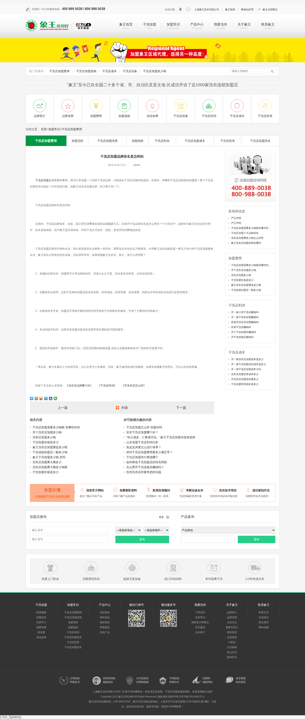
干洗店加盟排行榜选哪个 (142, 457)
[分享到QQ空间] (36, 398)
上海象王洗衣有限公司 (206, 9)
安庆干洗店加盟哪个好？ (142, 432)
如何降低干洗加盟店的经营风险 (146, 462)
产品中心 (197, 24)
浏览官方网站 (95, 490)
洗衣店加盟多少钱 (44, 437)
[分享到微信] (55, 398)
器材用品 (105, 622)
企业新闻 (232, 647)
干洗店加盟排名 (260, 140)
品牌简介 (232, 612)
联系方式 (264, 612)
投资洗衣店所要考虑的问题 (143, 472)
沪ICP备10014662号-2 (192, 696)
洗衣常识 (200, 617)
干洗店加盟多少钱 (154, 71)
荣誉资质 (232, 632)
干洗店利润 (162, 140)
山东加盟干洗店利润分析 (142, 442)
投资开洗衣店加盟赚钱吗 (245, 322)
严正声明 (236, 218)
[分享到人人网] (50, 398)
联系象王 (267, 24)
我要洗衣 (220, 24)
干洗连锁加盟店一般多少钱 (50, 452)
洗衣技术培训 (228, 490)
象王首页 (126, 24)
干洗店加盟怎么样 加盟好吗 (144, 427)
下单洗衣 (200, 612)
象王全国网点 (270, 9)
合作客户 (200, 632)
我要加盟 (41, 627)
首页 (44, 129)
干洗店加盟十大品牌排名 (245, 233)
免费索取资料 (128, 490)
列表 (124, 407)
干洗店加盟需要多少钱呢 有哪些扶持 (56, 427)
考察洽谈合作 (194, 490)
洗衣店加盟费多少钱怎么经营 (247, 238)
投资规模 (41, 612)
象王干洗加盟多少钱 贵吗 (49, 457)
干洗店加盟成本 (195, 140)
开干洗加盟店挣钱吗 (242, 337)
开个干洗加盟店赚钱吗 (243, 332)
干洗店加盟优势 (107, 140)
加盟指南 (137, 140)
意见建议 (200, 627)
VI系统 (231, 642)
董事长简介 (232, 627)
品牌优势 (232, 617)
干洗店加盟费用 (72, 129)
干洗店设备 (130, 71)
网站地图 (264, 627)
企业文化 (232, 622)
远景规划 (232, 637)
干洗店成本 (109, 71)
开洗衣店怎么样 (133, 385)
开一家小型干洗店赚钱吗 (245, 312)
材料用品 (105, 617)
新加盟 (41, 632)
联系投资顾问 (161, 490)
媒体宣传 (232, 657)
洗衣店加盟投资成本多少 (245, 374)
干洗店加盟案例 (59, 71)
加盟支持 (41, 617)
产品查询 (187, 517)
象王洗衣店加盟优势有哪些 (246, 243)
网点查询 (264, 622)
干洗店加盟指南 (86, 71)
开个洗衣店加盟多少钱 (47, 432)
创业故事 (41, 637)
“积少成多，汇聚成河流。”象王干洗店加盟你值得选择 (160, 437)
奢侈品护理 (247, 9)
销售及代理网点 (200, 622)
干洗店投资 (227, 140)
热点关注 (232, 652)
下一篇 (181, 407)
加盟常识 (173, 24)
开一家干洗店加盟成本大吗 (246, 369)
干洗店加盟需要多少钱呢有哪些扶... (250, 228)
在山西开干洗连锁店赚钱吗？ (145, 467)
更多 (161, 517)
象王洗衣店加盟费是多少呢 (50, 447)
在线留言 (264, 617)
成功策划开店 (261, 490)
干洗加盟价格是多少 (46, 442)
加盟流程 (77, 140)
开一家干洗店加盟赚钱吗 (245, 317)
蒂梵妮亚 (105, 627)
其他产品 (105, 632)
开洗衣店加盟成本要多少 (245, 379)
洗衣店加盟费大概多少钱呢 (50, 467)
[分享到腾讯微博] (46, 398)
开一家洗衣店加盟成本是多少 (247, 359)
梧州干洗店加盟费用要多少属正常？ (149, 452)
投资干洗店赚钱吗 (241, 327)
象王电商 (230, 9)
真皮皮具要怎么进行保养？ (143, 447)
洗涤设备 (105, 612)
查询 (142, 539)
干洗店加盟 (42, 180)
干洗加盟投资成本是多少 (245, 384)
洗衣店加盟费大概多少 (47, 462)
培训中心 (41, 622)
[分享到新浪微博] (41, 398)
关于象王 (244, 24)
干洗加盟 (149, 24)
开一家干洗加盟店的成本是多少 (248, 364)
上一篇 (63, 407)
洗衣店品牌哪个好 (79, 385)
